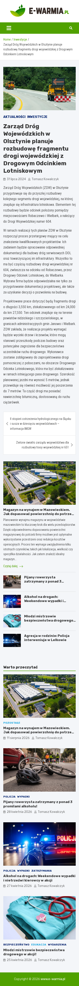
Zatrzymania (41, 870)
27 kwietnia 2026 (19, 886)
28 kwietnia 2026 (19, 812)
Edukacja (38, 944)
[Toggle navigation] (8, 28)
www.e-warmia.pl (53, 979)
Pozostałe (11, 722)
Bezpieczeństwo (16, 944)
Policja (9, 796)
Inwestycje (37, 117)
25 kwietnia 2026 (19, 960)
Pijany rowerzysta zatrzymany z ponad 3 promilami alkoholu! (42, 581)
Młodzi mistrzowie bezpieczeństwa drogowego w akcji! (48, 620)
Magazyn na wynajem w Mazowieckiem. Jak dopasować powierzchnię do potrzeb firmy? (38, 514)
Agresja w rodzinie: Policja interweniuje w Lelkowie (46, 638)
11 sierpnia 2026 (18, 738)
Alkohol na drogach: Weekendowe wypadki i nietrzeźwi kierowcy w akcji (48, 601)
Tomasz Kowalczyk (45, 179)
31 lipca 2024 (16, 179)
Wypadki (23, 796)
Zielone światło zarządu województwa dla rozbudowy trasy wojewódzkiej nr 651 (42, 445)
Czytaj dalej (10, 566)
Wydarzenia (57, 944)
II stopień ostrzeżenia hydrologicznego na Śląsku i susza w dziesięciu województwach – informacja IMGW (40, 423)
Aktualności (14, 117)
